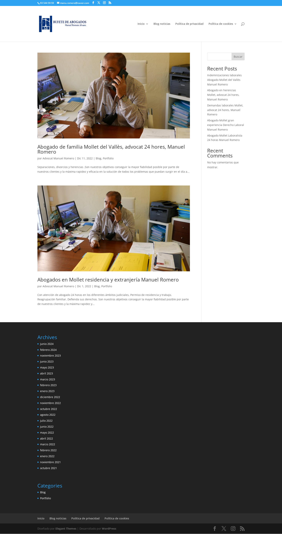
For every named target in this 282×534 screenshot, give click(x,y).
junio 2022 (47, 426)
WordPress (109, 528)
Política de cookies (221, 24)
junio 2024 (47, 344)
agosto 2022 (47, 414)
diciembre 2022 (50, 397)
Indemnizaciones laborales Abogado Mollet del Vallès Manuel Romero (224, 79)
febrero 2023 (48, 385)
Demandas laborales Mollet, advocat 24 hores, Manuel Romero (225, 109)
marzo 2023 (47, 379)
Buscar (238, 56)
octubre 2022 (48, 409)
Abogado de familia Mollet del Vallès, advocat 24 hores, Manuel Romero (111, 149)
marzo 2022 (47, 444)
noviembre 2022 (50, 403)
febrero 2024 (48, 350)
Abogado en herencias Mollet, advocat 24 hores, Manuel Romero (223, 94)
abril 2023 (46, 373)
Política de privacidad (189, 24)
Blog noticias (161, 24)
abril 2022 (46, 438)
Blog (98, 158)
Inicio (141, 24)
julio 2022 (46, 420)
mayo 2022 (47, 432)
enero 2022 (47, 456)
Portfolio (108, 158)
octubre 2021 (48, 468)
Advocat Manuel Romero (58, 158)
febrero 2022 (48, 450)
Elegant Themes (65, 528)
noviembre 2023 (50, 355)
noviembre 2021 (50, 462)
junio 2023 (47, 361)
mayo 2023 (47, 367)
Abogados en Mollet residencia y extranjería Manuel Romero (108, 279)
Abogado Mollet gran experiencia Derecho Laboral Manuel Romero (225, 124)
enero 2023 (47, 391)
